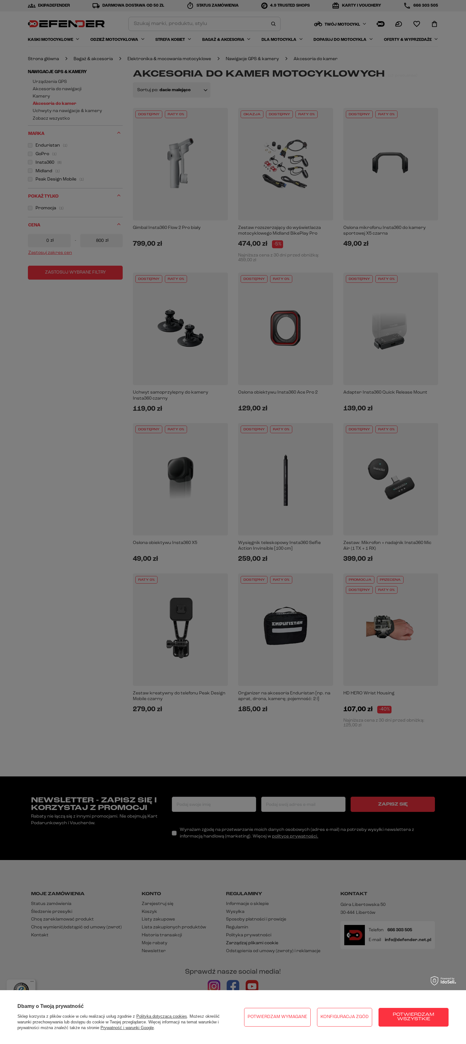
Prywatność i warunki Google (127, 1027)
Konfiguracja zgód (344, 1017)
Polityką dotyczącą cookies (161, 1016)
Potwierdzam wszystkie (413, 1017)
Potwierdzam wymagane (277, 1017)
